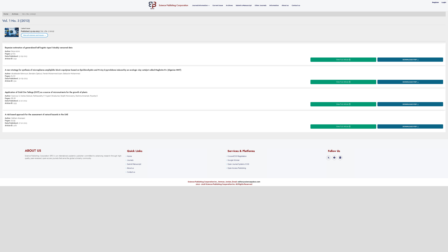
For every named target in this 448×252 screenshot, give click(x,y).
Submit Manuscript (134, 164)
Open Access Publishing (237, 168)
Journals (130, 160)
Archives (229, 5)
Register (435, 2)
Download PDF (409, 60)
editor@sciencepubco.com (249, 182)
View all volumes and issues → (34, 35)
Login (444, 2)
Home (6, 14)
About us (285, 5)
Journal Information (200, 5)
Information (274, 5)
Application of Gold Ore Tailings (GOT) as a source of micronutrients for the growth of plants (46, 92)
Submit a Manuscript (244, 5)
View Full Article (342, 60)
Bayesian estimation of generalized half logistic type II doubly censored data (38, 47)
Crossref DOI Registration (237, 156)
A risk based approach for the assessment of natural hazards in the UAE (36, 114)
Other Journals (260, 5)
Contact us (296, 5)
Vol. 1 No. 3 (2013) (47, 31)
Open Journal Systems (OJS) (238, 164)
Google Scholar (234, 160)
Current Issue (217, 5)
